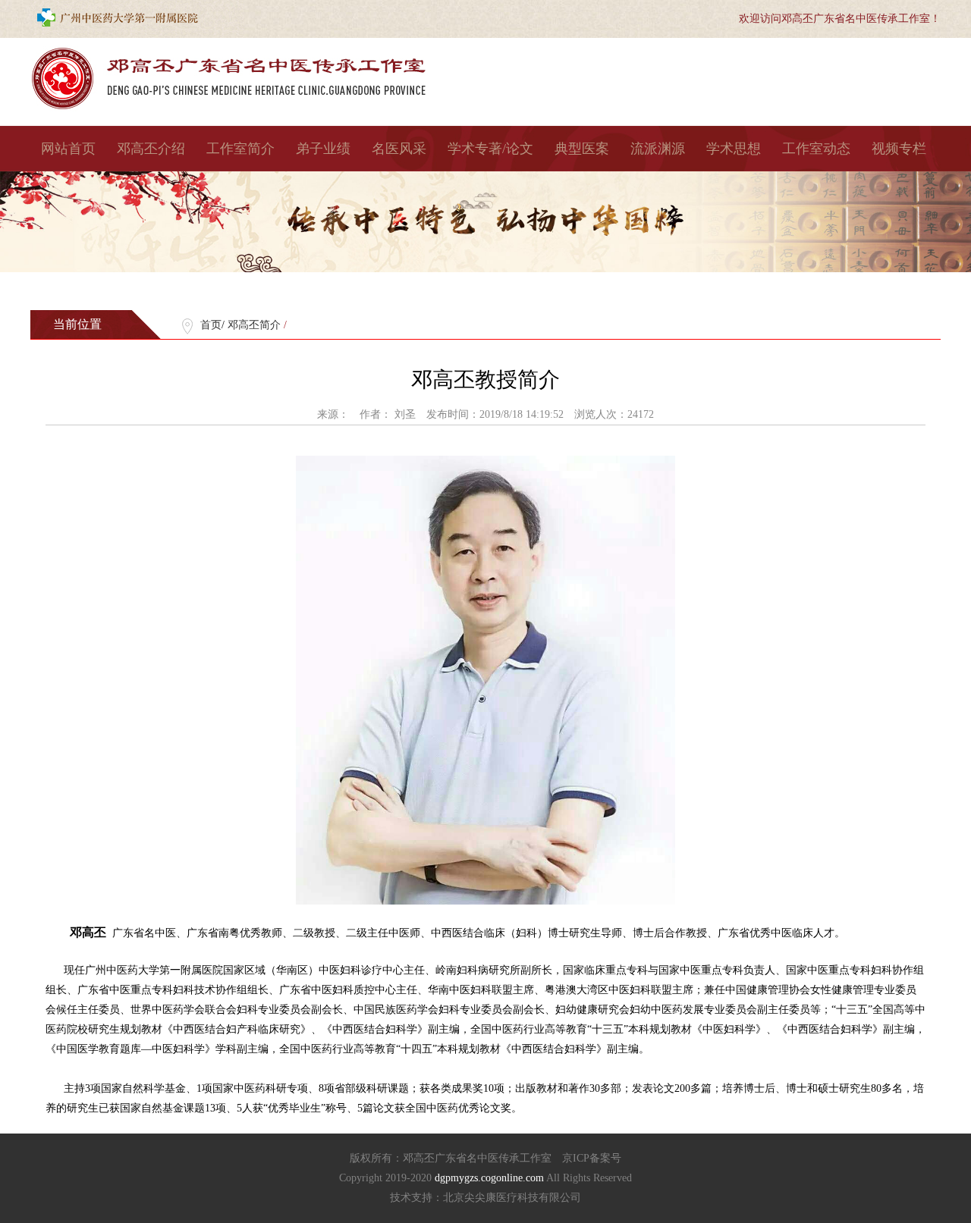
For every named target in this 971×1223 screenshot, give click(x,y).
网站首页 (68, 148)
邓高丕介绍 (151, 148)
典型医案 (582, 148)
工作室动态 (816, 148)
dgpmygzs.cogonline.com (490, 1178)
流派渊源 (657, 148)
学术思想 (733, 148)
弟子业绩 (323, 148)
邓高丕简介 (254, 325)
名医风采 (399, 148)
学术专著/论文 (490, 148)
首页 (211, 325)
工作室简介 (240, 148)
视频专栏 (899, 148)
